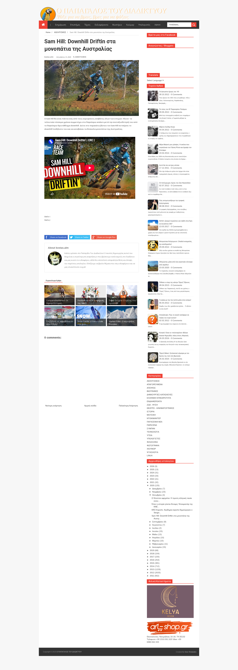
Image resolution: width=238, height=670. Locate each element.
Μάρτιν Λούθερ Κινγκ (167, 127)
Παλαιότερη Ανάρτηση (128, 406)
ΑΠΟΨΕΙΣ (151, 388)
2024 (152, 473)
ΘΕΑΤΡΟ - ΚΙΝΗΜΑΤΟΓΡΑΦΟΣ (160, 408)
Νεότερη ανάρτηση (53, 406)
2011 (152, 576)
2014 (152, 566)
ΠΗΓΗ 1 (47, 216)
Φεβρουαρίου (158, 544)
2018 (152, 553)
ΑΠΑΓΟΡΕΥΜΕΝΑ (155, 384)
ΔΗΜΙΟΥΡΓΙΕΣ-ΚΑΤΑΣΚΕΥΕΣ (160, 395)
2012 (152, 572)
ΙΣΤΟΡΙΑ (150, 411)
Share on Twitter (82, 237)
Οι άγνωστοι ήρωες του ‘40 (169, 92)
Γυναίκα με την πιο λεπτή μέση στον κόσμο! (175, 300)
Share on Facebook (58, 237)
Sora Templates (190, 652)
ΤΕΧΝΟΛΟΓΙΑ (153, 432)
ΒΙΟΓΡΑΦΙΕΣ (152, 391)
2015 (152, 563)
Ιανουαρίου (157, 547)
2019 (152, 550)
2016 (152, 560)
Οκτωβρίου (157, 495)
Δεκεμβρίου (157, 489)
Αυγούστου (157, 525)
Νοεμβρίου (157, 492)
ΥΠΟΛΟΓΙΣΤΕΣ (153, 438)
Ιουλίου (155, 528)
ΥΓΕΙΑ (149, 435)
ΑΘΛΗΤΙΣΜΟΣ (80, 57)
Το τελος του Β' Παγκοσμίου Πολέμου (173, 109)
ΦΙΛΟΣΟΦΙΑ (152, 442)
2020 (152, 485)
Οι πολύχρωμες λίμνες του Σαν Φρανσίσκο (174, 183)
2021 (152, 482)
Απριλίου (156, 537)
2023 (152, 476)
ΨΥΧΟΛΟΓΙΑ (152, 452)
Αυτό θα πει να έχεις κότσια (169, 165)
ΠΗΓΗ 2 (47, 220)
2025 (152, 469)
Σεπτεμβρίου (158, 522)
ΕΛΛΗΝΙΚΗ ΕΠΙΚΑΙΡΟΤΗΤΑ (159, 398)
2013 (152, 569)
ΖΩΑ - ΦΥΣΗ (152, 405)
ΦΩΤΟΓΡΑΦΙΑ (153, 445)
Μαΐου (155, 534)
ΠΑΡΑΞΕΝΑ (152, 425)
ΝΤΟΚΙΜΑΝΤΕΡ (154, 418)
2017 (152, 557)
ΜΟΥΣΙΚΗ (151, 415)
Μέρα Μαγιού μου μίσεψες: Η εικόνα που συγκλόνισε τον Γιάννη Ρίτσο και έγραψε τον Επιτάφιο (175, 147)
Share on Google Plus (106, 237)
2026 (152, 466)
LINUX (149, 455)
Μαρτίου (156, 541)
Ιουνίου (155, 531)
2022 (152, 479)
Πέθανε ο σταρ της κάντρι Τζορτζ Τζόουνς (174, 282)
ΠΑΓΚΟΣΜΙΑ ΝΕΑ (154, 422)
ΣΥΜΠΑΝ (151, 428)
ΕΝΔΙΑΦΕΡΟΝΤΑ (154, 401)
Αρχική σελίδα (90, 406)
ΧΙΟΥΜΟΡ (151, 449)
